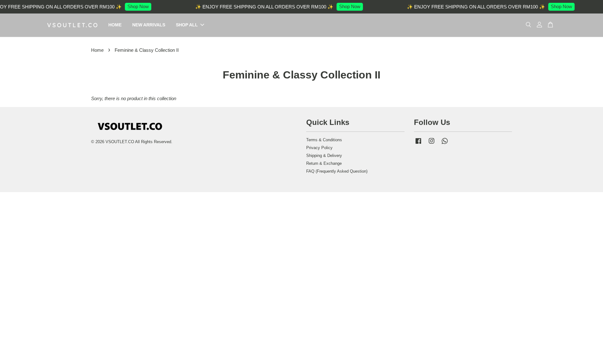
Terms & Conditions (324, 139)
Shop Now (181, 6)
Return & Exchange (324, 163)
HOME (115, 24)
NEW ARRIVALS (148, 24)
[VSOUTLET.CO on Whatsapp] (444, 144)
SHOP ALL (187, 24)
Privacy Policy (319, 147)
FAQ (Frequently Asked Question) (336, 171)
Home (97, 50)
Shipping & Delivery (324, 155)
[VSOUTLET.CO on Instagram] (431, 144)
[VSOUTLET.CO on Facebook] (418, 144)
